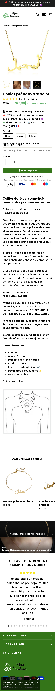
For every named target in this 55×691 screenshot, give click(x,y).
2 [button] (11, 626)
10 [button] (33, 626)
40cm (8, 136)
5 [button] (19, 626)
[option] (27, 54)
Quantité (8, 157)
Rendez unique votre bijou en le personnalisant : (23, 144)
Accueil (6, 26)
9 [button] (30, 626)
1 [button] (9, 626)
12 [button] (38, 626)
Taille (6, 131)
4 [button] (17, 626)
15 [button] (46, 626)
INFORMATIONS (14, 644)
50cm (32, 136)
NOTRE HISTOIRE (15, 635)
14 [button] (43, 626)
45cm (20, 136)
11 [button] (35, 626)
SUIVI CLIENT (12, 652)
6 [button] (22, 626)
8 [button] (27, 626)
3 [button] (14, 626)
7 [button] (25, 626)
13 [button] (41, 626)
